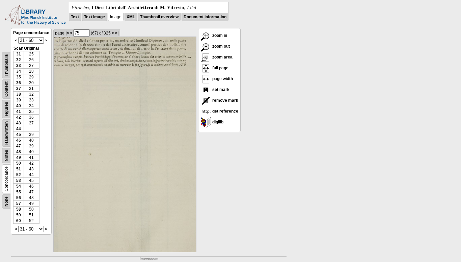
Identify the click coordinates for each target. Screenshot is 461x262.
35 (18, 77)
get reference (224, 111)
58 (18, 209)
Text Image (94, 17)
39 (18, 100)
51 (18, 169)
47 (18, 146)
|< (67, 33)
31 (18, 54)
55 (18, 192)
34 (18, 71)
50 (18, 163)
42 (18, 117)
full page (219, 68)
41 (18, 111)
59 (18, 215)
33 (18, 65)
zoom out (220, 46)
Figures (6, 109)
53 (18, 180)
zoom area (222, 57)
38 (18, 94)
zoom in (219, 35)
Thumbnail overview (159, 17)
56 (18, 197)
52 (18, 174)
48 (18, 151)
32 (18, 59)
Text (75, 17)
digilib (217, 122)
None (6, 201)
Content (6, 89)
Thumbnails (6, 65)
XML (131, 17)
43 (18, 123)
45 (18, 134)
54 (18, 186)
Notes (6, 155)
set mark (220, 89)
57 (18, 203)
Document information (205, 17)
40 (18, 105)
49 (18, 157)
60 (18, 220)
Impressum (149, 258)
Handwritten (6, 133)
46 (18, 140)
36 (18, 82)
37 (18, 88)
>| (116, 33)
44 (18, 128)
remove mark (224, 100)
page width (222, 78)
